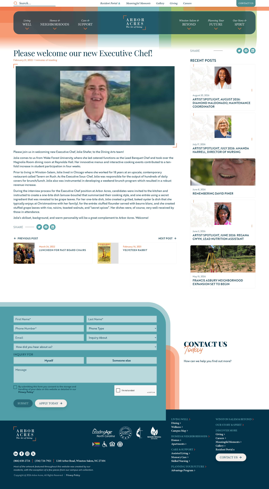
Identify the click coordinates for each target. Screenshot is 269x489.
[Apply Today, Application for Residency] (51, 403)
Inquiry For (23, 354)
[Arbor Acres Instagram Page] (27, 453)
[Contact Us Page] (231, 457)
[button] (27, 22)
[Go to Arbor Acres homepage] (43, 437)
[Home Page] (134, 23)
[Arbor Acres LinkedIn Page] (15, 453)
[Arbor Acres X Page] (33, 453)
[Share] (39, 227)
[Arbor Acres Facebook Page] (21, 453)
